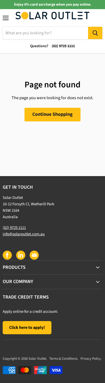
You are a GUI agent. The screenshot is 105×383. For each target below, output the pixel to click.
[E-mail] (34, 255)
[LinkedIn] (20, 255)
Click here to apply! (27, 327)
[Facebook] (7, 255)
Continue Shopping (52, 114)
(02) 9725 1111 (14, 227)
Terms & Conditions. (63, 358)
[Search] (95, 33)
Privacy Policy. (91, 358)
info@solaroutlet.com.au (24, 234)
